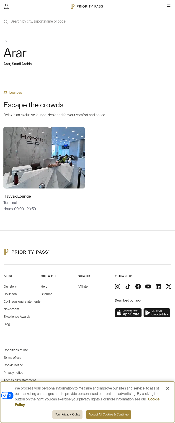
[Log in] (6, 6)
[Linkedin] (158, 286)
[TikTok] (128, 286)
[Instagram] (117, 286)
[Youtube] (148, 286)
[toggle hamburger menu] (168, 6)
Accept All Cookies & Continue (109, 414)
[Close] (168, 388)
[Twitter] (168, 286)
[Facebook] (138, 286)
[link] (128, 312)
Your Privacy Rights (67, 414)
